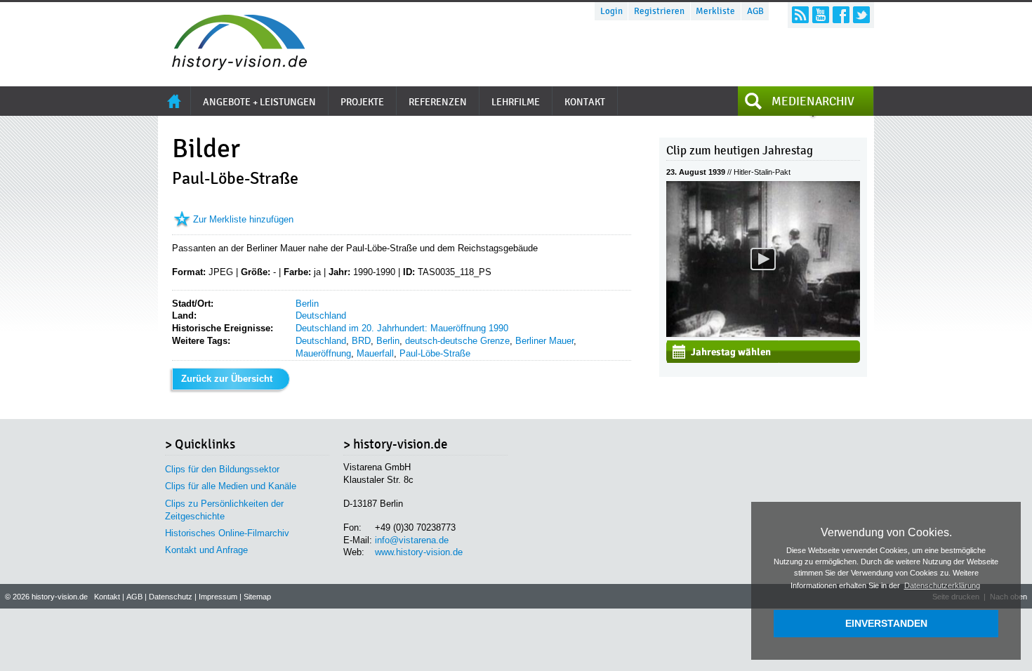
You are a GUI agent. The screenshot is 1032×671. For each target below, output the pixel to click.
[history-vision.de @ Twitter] (861, 14)
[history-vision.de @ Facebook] (841, 14)
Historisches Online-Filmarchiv (227, 533)
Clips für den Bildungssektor (222, 469)
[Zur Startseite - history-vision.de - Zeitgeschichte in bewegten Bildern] (232, 66)
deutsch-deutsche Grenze (457, 341)
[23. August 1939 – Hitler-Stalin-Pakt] (763, 333)
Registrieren (659, 11)
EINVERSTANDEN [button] (886, 623)
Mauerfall (375, 353)
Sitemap (257, 596)
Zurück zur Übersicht (226, 378)
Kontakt (107, 596)
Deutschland (321, 315)
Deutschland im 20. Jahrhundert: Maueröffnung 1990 (402, 328)
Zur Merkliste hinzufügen (243, 219)
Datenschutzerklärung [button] (942, 585)
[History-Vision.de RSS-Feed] (800, 14)
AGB (755, 11)
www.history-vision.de (419, 552)
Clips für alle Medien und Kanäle (230, 486)
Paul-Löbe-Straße (434, 353)
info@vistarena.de (412, 540)
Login (611, 11)
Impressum (218, 596)
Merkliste (715, 11)
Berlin (307, 303)
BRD (361, 341)
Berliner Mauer (544, 341)
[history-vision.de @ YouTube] (820, 14)
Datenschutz (170, 596)
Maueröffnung (323, 353)
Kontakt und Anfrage (206, 550)
